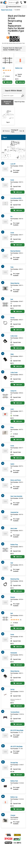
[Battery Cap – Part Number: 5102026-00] (20, 60)
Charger (12, 815)
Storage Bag (14, 762)
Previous (7, 131)
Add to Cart (9, 82)
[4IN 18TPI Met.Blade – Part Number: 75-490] (5, 751)
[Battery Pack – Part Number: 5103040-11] (5, 786)
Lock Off (12, 164)
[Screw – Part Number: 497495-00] (5, 640)
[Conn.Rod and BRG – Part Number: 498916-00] (5, 204)
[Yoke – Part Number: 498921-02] (5, 272)
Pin (11, 216)
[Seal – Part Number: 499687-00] (5, 305)
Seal (11, 299)
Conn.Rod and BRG (15, 198)
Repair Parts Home (6, 10)
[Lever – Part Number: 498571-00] (5, 415)
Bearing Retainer (15, 251)
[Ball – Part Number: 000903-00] (7, 60)
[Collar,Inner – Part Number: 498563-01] (5, 342)
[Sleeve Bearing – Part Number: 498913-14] (5, 677)
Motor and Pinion (15, 480)
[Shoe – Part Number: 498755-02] (5, 433)
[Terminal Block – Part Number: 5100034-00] (5, 718)
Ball (4, 68)
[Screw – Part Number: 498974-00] (5, 186)
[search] (17, 2)
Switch (12, 464)
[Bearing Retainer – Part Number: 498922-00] (5, 256)
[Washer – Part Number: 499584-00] (5, 602)
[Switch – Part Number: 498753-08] (5, 469)
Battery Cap (18, 68)
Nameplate (13, 653)
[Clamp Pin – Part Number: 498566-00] (5, 397)
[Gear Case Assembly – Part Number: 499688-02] (5, 501)
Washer (12, 597)
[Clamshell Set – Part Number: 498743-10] (5, 517)
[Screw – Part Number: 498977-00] (5, 239)
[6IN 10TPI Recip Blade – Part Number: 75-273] (5, 735)
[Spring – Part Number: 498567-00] (5, 324)
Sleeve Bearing (14, 283)
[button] (1, 2)
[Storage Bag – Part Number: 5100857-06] (5, 769)
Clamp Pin (13, 391)
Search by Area (19, 102)
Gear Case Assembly (16, 496)
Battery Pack (14, 781)
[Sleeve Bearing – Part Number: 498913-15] (5, 288)
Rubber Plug (14, 544)
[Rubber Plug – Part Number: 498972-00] (5, 551)
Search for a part (8, 95)
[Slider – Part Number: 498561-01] (5, 360)
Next (21, 131)
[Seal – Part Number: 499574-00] (5, 568)
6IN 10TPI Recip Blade (16, 730)
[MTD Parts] (17, 839)
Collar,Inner (13, 336)
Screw (12, 180)
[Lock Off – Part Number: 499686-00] (5, 169)
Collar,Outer (14, 372)
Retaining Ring (14, 579)
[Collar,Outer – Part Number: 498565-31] (5, 378)
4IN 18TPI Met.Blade (16, 746)
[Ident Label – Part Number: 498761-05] (5, 533)
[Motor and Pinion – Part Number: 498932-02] (5, 485)
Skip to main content (13, 11)
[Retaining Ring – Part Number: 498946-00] (5, 585)
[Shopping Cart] (24, 2)
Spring (12, 317)
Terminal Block (14, 712)
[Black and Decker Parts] (8, 835)
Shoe (11, 427)
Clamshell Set (14, 512)
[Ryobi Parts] (8, 839)
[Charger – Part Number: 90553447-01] (5, 820)
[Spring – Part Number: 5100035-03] (5, 697)
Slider (12, 354)
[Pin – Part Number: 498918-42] (5, 222)
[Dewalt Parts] (17, 835)
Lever (12, 409)
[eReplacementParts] (5, 2)
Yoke (11, 267)
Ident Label (13, 528)
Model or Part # (13, 2)
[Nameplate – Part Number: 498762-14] (5, 659)
